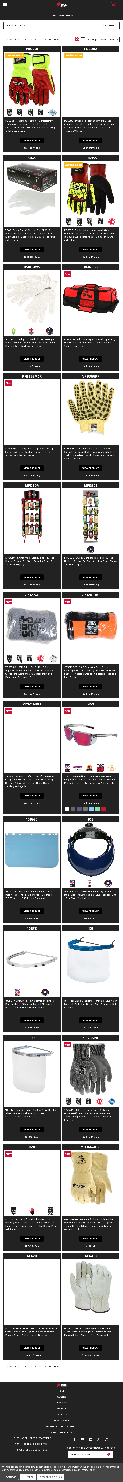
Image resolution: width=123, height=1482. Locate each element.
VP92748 (32, 594)
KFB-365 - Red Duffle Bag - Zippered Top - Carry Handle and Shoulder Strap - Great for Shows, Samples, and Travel (89, 343)
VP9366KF (90, 376)
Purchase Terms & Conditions (32, 1443)
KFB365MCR (32, 376)
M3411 (32, 1256)
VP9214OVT (32, 704)
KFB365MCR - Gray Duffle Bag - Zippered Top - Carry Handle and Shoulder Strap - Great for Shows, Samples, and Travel (30, 452)
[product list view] (84, 39)
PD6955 (90, 158)
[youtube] (82, 1439)
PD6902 (31, 1147)
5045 (32, 158)
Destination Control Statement (32, 1438)
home (61, 1390)
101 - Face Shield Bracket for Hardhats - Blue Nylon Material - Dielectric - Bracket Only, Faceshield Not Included (90, 1004)
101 (90, 928)
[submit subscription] (108, 1454)
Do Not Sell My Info (61, 1432)
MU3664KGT (91, 1147)
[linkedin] (90, 1439)
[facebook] (74, 1439)
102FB (32, 928)
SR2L (91, 704)
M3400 (91, 1256)
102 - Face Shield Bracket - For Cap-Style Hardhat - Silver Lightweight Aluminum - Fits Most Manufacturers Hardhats (31, 1113)
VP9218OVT (90, 594)
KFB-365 (91, 267)
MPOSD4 (32, 485)
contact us (62, 1414)
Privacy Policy (61, 1420)
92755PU (90, 1037)
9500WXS (32, 267)
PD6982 (90, 48)
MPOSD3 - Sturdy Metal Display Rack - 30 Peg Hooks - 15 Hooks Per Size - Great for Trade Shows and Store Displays (90, 561)
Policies (61, 1402)
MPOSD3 (91, 485)
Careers (61, 1396)
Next (57, 39)
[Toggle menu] (15, 4)
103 (91, 819)
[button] (61, 26)
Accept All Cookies (51, 1477)
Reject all (28, 1477)
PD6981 (32, 48)
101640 (32, 819)
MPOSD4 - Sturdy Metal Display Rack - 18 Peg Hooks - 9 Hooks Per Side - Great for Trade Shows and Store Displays (31, 561)
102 (32, 1037)
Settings (11, 1477)
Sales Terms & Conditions (32, 1449)
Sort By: (92, 39)
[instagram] (106, 1439)
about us (61, 1408)
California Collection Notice (61, 1426)
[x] (98, 1439)
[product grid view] (78, 39)
